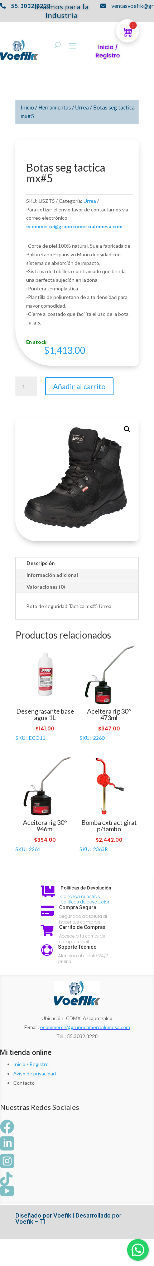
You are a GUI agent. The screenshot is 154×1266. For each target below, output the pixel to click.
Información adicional (52, 575)
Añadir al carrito (79, 386)
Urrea (82, 107)
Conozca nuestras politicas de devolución (86, 899)
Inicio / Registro (31, 1064)
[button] (127, 429)
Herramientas (54, 107)
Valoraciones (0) (46, 587)
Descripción (41, 563)
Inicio (27, 107)
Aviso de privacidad (34, 1073)
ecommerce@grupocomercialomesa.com (85, 1027)
